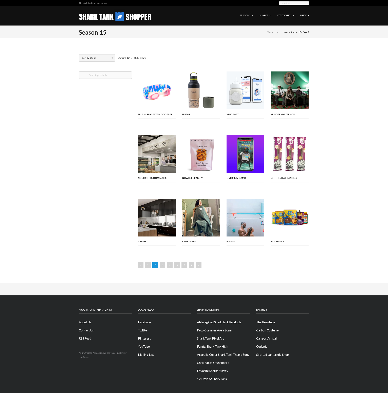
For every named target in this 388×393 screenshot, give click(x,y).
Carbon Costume (267, 330)
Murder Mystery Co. (283, 114)
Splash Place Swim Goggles (155, 114)
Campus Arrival (266, 338)
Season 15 (295, 32)
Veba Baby (233, 114)
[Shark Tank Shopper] (115, 15)
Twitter (143, 330)
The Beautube (265, 322)
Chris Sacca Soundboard (213, 362)
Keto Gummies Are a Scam (214, 330)
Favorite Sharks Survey (212, 371)
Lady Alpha (189, 241)
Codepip (261, 346)
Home (286, 32)
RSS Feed (85, 338)
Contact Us (86, 330)
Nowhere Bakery (192, 178)
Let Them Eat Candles (284, 178)
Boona (231, 241)
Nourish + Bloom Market (153, 178)
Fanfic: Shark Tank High (212, 346)
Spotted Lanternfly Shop (272, 354)
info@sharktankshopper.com (95, 3)
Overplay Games (237, 178)
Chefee (142, 241)
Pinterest (144, 338)
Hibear (186, 114)
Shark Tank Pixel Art (210, 338)
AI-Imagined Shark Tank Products (219, 322)
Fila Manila (278, 241)
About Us (85, 322)
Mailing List (146, 354)
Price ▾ (304, 15)
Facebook (144, 322)
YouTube (144, 346)
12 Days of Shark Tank (212, 379)
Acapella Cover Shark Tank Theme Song (223, 354)
